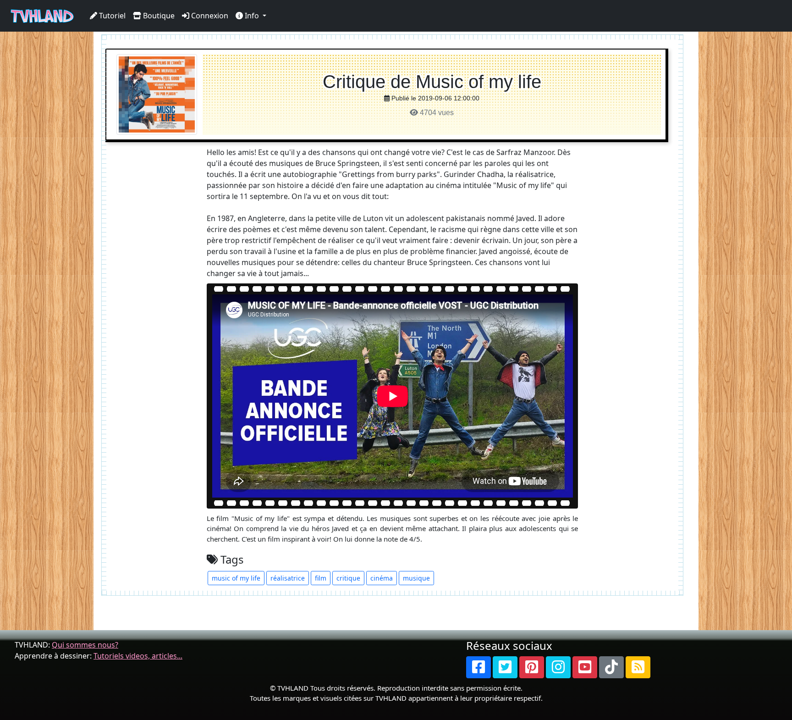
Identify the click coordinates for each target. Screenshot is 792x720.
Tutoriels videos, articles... (138, 656)
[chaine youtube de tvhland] (584, 667)
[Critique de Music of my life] (156, 94)
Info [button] (252, 16)
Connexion (208, 16)
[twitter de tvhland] (505, 667)
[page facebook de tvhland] (478, 667)
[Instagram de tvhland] (558, 667)
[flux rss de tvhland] (638, 667)
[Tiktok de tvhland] (611, 667)
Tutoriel (111, 16)
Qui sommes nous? (85, 645)
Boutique (158, 16)
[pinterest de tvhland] (531, 667)
